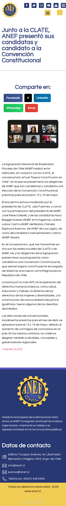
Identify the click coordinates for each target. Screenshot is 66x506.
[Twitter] (30, 502)
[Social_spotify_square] (63, 5)
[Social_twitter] (34, 5)
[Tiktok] (41, 502)
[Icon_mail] (56, 5)
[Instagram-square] (36, 502)
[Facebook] (25, 502)
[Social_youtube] (48, 5)
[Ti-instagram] (41, 5)
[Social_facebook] (26, 5)
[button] (48, 13)
